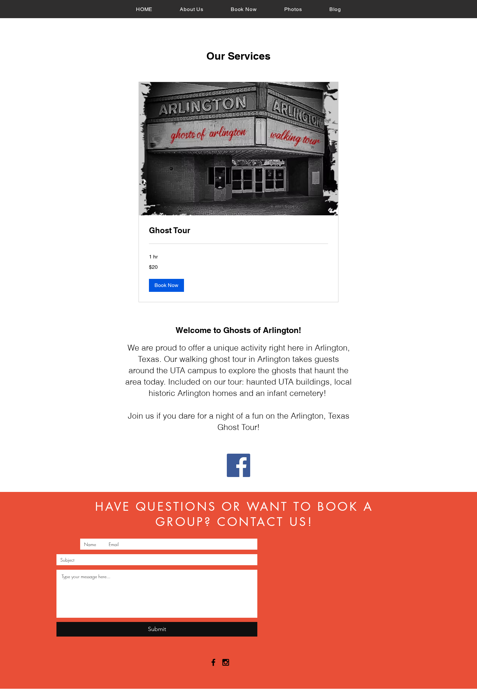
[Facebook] (238, 465)
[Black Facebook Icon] (213, 662)
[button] (166, 285)
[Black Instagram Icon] (225, 662)
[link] (238, 230)
